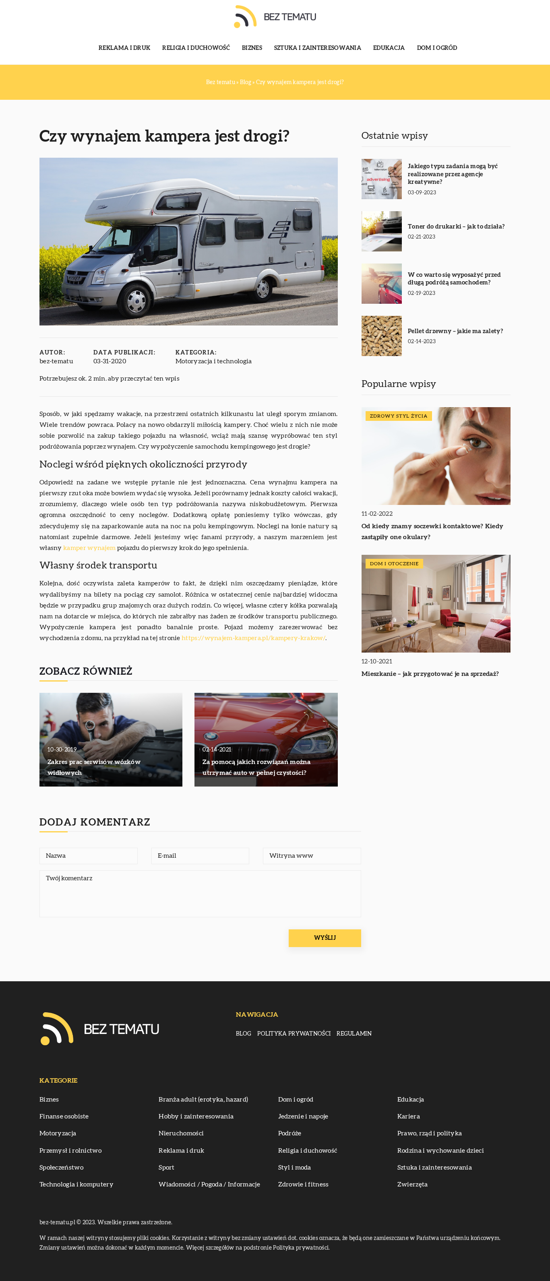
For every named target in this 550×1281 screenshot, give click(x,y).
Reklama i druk (124, 48)
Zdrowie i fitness (303, 1184)
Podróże (290, 1133)
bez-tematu (56, 361)
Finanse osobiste (64, 1116)
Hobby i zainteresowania (196, 1116)
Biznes (252, 48)
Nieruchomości (181, 1133)
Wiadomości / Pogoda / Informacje (209, 1184)
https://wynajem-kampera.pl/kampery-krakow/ (253, 638)
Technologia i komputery (76, 1184)
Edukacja (389, 48)
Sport (167, 1167)
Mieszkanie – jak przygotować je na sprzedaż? (430, 674)
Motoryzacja (57, 1133)
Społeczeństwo (61, 1167)
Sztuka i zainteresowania (317, 48)
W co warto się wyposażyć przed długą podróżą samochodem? (454, 279)
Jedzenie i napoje (303, 1116)
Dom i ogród (437, 48)
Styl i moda (294, 1167)
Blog (243, 1034)
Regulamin (354, 1034)
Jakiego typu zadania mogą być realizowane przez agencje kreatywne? (453, 174)
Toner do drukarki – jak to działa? (456, 227)
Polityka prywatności (294, 1034)
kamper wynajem (89, 548)
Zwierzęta (412, 1184)
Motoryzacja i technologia (214, 361)
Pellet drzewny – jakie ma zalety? (455, 331)
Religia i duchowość (196, 48)
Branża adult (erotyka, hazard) (203, 1099)
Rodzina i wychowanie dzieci (440, 1150)
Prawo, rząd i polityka (429, 1133)
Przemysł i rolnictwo (70, 1150)
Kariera (408, 1116)
